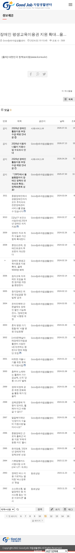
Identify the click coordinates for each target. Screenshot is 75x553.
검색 (40, 509)
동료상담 (35, 473)
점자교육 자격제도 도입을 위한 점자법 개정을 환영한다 (19, 280)
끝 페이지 (36, 521)
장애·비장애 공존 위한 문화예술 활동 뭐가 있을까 (19, 391)
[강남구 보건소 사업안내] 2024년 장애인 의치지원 (19, 222)
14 (62, 516)
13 (57, 516)
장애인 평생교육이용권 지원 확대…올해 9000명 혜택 (18, 265)
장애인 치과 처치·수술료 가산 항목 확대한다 (19, 236)
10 (40, 516)
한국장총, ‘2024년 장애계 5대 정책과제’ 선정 (19, 451)
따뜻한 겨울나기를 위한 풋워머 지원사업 (19, 362)
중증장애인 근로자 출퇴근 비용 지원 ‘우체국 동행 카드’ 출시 (19, 438)
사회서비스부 (37, 128)
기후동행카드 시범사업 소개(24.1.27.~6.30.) (19, 464)
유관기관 (38, 551)
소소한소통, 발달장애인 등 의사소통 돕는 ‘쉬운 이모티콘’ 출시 (19, 494)
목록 (70, 99)
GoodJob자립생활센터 (14, 40)
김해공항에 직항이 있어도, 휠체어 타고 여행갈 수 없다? (19, 407)
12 (51, 516)
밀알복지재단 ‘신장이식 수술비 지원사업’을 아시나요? (19, 422)
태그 (70, 509)
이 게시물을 (67, 90)
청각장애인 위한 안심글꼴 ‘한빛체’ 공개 (19, 294)
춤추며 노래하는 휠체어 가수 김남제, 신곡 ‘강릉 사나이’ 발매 (19, 376)
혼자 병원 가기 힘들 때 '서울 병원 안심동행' (19, 328)
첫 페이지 (12, 516)
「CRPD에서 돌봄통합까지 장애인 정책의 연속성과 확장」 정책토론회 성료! (19, 182)
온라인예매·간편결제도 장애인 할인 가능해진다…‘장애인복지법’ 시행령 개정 (19, 311)
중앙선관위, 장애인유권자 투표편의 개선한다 (19, 250)
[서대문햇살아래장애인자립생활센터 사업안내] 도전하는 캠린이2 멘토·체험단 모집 (19, 345)
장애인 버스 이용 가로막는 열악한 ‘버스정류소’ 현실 (19, 478)
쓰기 (57, 509)
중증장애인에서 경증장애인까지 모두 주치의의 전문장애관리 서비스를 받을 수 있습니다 (19, 203)
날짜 (62, 121)
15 (68, 516)
